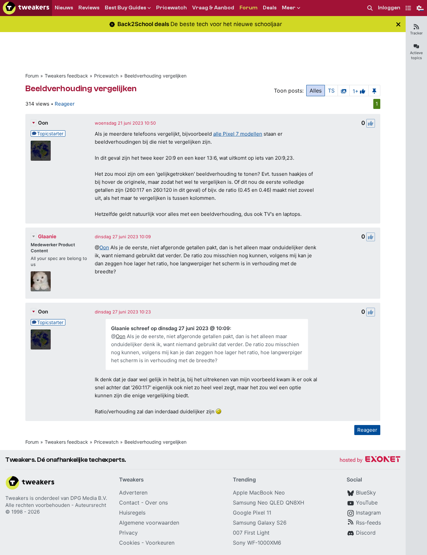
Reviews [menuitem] (88, 8)
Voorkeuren (159, 542)
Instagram (368, 512)
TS (331, 90)
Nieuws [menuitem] (64, 8)
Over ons (156, 502)
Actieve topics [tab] (416, 55)
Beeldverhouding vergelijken (155, 76)
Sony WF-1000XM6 (257, 542)
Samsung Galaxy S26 (260, 522)
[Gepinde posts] (374, 90)
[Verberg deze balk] (398, 24)
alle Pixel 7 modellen (237, 134)
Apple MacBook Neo (259, 492)
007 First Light (251, 532)
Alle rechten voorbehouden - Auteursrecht (55, 505)
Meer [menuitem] (289, 8)
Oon (43, 123)
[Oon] (41, 151)
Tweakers (16, 498)
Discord (366, 532)
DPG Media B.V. (88, 498)
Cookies (129, 542)
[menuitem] (370, 8)
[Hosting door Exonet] (370, 460)
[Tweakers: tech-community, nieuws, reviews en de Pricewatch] (26, 8)
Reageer (65, 104)
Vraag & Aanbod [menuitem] (213, 8)
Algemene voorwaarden (149, 522)
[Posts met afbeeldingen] (343, 90)
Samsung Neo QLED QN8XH (268, 502)
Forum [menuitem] (249, 8)
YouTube (367, 502)
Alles (316, 90)
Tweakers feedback (66, 76)
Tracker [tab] (416, 33)
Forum (32, 76)
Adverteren (133, 492)
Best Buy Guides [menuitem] (125, 8)
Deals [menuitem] (270, 8)
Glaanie (47, 236)
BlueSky (366, 492)
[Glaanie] (41, 281)
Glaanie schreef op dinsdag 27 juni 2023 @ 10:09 (170, 328)
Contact (129, 502)
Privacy (128, 532)
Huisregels (132, 512)
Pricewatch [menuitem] (171, 8)
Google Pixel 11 (252, 512)
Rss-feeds (368, 522)
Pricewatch (106, 76)
